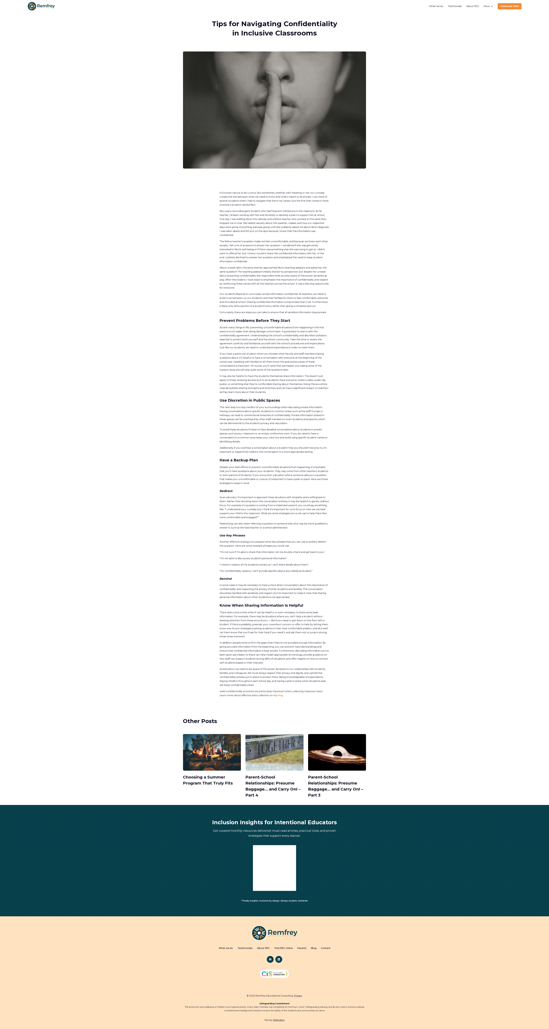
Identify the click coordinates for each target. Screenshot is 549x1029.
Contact (325, 948)
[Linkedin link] (278, 959)
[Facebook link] (270, 959)
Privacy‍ (298, 995)
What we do (436, 6)
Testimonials (455, 6)
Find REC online (283, 948)
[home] (41, 6)
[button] (488, 6)
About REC (472, 6)
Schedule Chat (510, 6)
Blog (313, 948)
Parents (301, 948)
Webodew (279, 1020)
